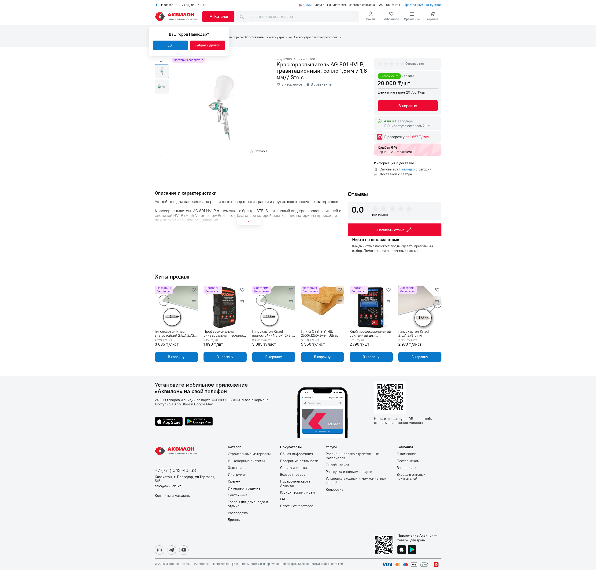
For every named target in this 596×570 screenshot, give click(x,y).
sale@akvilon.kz (168, 486)
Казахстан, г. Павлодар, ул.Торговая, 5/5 (185, 479)
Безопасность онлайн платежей (320, 564)
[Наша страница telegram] (171, 550)
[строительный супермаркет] (177, 16)
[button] (218, 16)
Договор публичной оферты (277, 564)
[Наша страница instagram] (159, 550)
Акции (307, 5)
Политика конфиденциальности (234, 564)
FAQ (380, 5)
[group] (391, 63)
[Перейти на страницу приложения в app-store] (169, 422)
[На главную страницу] (177, 451)
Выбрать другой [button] (207, 45)
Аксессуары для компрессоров (315, 37)
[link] (391, 16)
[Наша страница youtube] (184, 550)
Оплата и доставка (362, 5)
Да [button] (170, 45)
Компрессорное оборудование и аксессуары (252, 37)
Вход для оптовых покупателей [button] (411, 477)
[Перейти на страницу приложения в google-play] (199, 422)
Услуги (319, 5)
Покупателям (336, 5)
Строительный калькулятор (422, 5)
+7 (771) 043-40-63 (193, 5)
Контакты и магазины (173, 496)
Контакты (393, 5)
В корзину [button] (407, 105)
